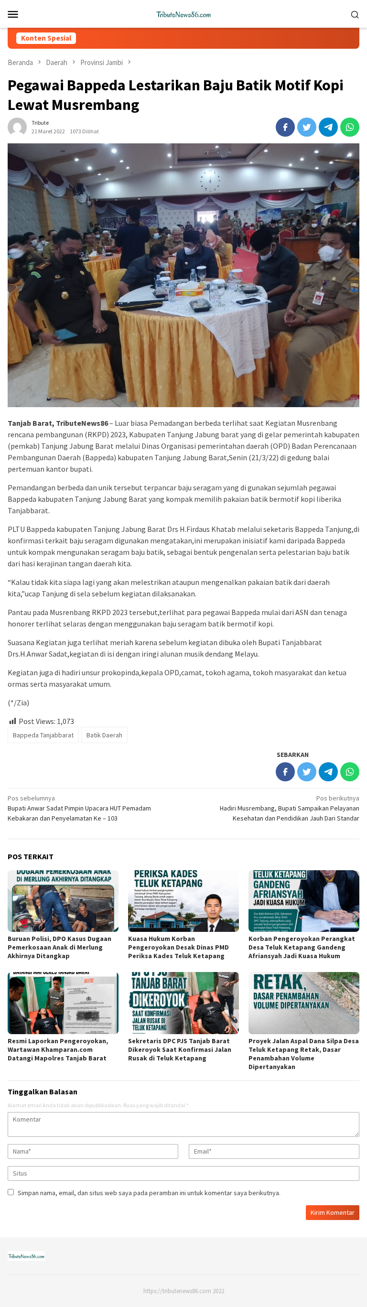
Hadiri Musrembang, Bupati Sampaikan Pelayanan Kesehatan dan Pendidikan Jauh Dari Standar (289, 808)
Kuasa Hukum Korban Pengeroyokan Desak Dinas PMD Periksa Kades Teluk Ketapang (178, 947)
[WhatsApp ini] (349, 127)
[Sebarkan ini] (285, 127)
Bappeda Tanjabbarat (43, 735)
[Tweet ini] (306, 127)
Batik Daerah (104, 735)
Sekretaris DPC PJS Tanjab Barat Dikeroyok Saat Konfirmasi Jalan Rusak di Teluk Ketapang (179, 1049)
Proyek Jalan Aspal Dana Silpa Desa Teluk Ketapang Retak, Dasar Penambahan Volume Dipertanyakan (303, 1054)
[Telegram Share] (328, 127)
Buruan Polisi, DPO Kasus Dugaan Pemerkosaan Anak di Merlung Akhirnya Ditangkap (59, 947)
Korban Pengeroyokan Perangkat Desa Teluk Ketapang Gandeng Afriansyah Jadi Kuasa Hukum (301, 947)
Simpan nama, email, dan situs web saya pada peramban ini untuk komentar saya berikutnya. (149, 1192)
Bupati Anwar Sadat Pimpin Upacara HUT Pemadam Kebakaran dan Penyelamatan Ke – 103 (79, 808)
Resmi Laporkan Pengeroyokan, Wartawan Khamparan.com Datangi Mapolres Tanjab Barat (58, 1049)
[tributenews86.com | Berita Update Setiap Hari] (183, 13)
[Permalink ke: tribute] (17, 126)
